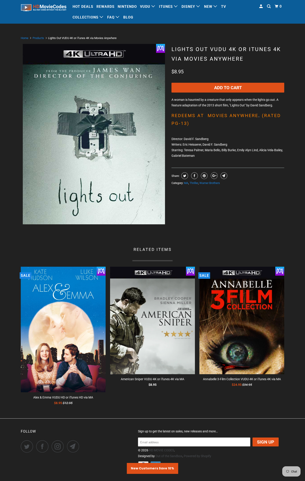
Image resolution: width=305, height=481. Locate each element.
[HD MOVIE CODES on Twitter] (28, 446)
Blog (128, 17)
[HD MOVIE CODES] (44, 8)
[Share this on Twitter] (184, 175)
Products (38, 38)
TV (223, 6)
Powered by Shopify (197, 456)
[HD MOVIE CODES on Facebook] (43, 446)
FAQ (111, 17)
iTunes (166, 6)
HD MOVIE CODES (161, 450)
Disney (189, 6)
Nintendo (127, 6)
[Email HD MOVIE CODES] (74, 446)
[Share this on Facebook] (194, 175)
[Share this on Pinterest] (204, 175)
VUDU (145, 6)
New (208, 6)
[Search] (269, 6)
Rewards (105, 6)
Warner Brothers (209, 183)
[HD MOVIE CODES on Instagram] (59, 446)
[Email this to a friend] (223, 175)
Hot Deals (83, 6)
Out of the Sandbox (168, 456)
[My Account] (261, 6)
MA (186, 183)
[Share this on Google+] (213, 175)
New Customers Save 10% (152, 468)
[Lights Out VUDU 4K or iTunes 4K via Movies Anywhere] (94, 134)
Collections (86, 17)
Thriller (194, 183)
